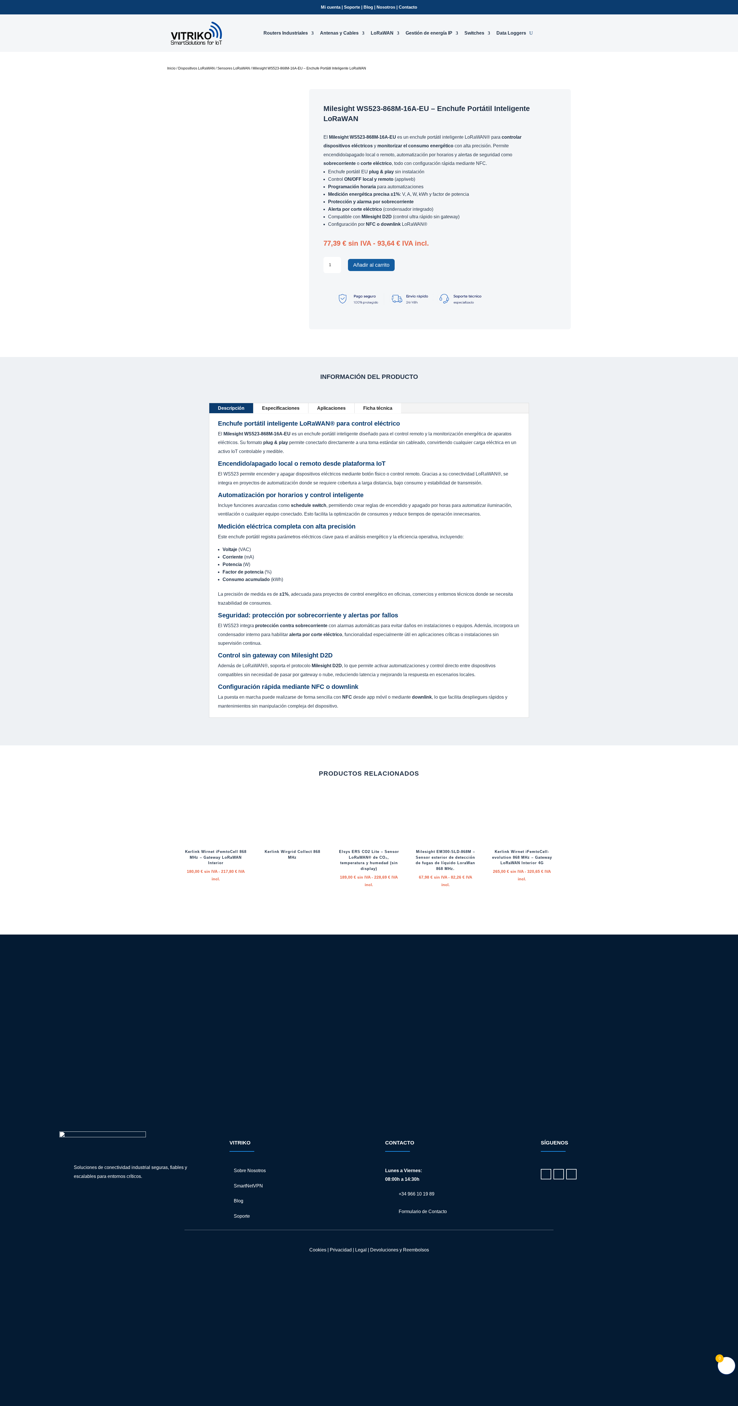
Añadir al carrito (371, 265)
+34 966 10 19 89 (416, 1193)
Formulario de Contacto (423, 1211)
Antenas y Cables (339, 33)
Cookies (317, 1249)
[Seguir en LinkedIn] (546, 1174)
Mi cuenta (330, 7)
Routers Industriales (285, 33)
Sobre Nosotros (250, 1170)
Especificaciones (281, 408)
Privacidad (341, 1249)
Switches (474, 33)
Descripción (231, 408)
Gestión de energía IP (429, 33)
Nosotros (385, 7)
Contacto (408, 7)
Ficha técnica (377, 408)
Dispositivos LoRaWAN (196, 68)
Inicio (171, 68)
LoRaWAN (382, 33)
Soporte (352, 7)
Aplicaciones (331, 408)
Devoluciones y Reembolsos (399, 1249)
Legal (360, 1249)
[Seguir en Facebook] (559, 1174)
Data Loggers (511, 33)
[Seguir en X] (571, 1174)
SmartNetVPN (248, 1185)
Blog (368, 7)
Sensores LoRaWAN (233, 68)
